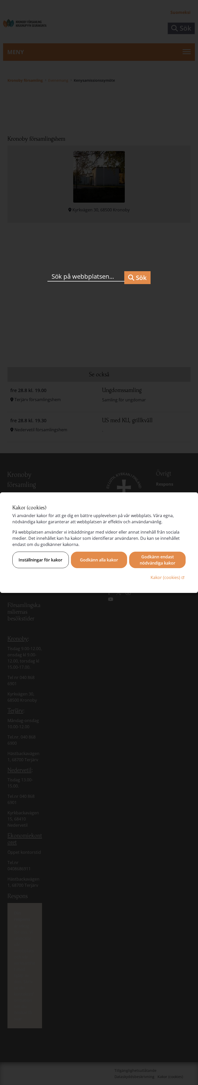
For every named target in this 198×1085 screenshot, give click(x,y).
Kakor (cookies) (168, 577)
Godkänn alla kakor (99, 560)
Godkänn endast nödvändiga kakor (157, 560)
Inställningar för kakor (40, 560)
